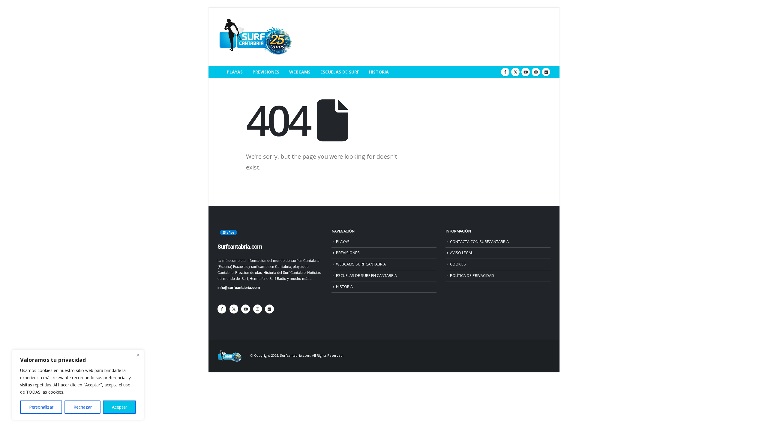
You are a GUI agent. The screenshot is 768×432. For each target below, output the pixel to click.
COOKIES (458, 264)
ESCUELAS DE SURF (339, 72)
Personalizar (41, 407)
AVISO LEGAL (461, 252)
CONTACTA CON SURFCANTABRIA (479, 241)
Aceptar (119, 407)
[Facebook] (505, 72)
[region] (78, 385)
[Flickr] (546, 72)
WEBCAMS (299, 72)
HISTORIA (379, 72)
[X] (515, 72)
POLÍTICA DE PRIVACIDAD (472, 275)
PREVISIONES (266, 72)
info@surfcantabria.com (239, 287)
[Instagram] (536, 72)
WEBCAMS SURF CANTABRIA (361, 264)
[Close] (137, 354)
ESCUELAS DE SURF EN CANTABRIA (366, 275)
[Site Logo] (255, 37)
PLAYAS (235, 72)
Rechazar (83, 407)
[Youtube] (525, 72)
